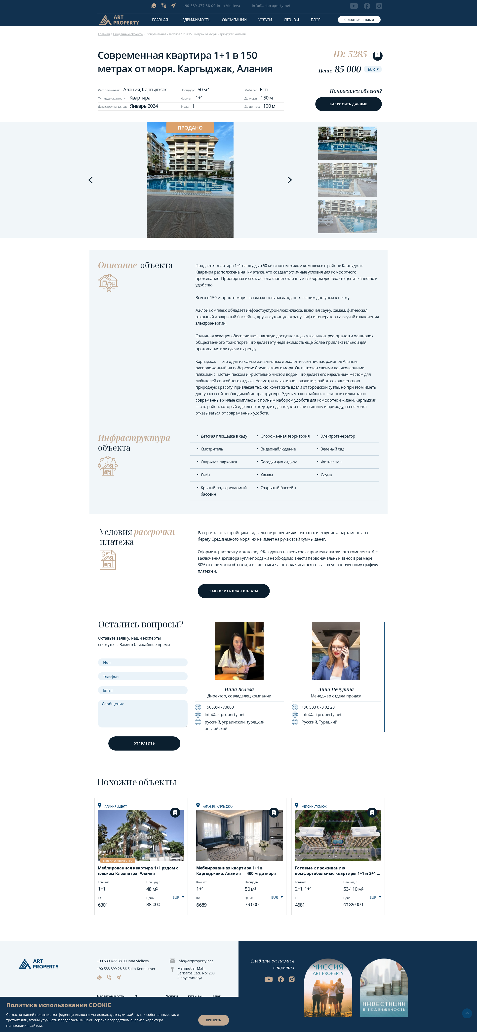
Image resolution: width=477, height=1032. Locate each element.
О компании (234, 20)
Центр (122, 806)
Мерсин (308, 806)
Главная (160, 20)
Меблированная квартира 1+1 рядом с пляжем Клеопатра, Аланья (138, 870)
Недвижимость (110, 996)
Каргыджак (225, 806)
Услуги (265, 20)
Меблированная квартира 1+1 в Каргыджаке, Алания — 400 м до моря (236, 870)
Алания (111, 806)
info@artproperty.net (271, 5)
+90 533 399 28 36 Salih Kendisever (126, 968)
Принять (213, 1020)
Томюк (320, 806)
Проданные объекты (128, 34)
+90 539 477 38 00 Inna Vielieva (211, 5)
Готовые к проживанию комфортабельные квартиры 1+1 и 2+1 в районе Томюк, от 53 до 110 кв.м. (337, 871)
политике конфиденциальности (62, 1014)
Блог (315, 20)
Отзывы (291, 20)
